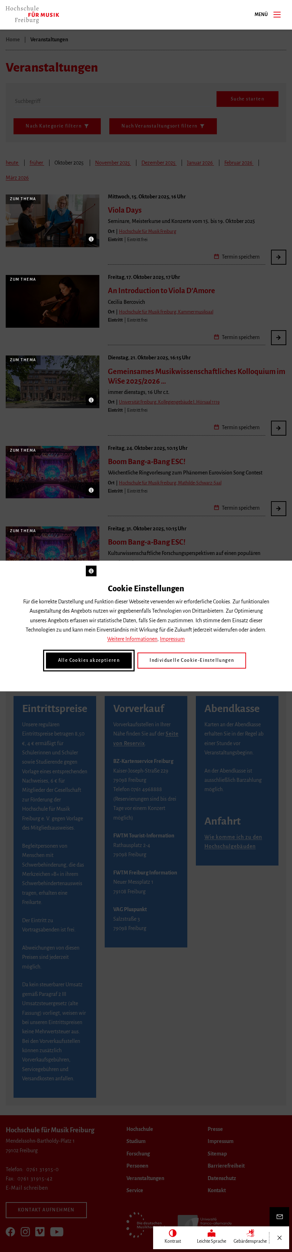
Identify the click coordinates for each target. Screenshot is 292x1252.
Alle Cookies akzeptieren (89, 660)
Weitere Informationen (132, 639)
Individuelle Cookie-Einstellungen (192, 660)
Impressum (172, 639)
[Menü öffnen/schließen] (279, 1237)
